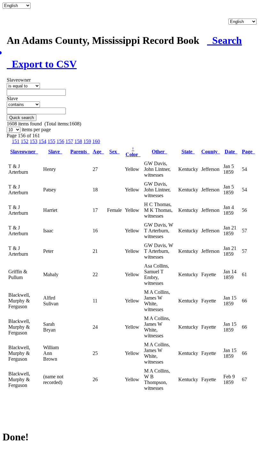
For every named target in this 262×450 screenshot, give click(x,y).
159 (87, 141)
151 (15, 141)
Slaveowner (24, 151)
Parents (79, 151)
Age (98, 151)
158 (78, 141)
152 (24, 141)
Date (231, 151)
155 (51, 141)
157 (69, 141)
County (210, 151)
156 (60, 141)
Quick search (21, 117)
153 (33, 141)
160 (96, 141)
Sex (114, 151)
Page (248, 151)
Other (159, 151)
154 (42, 141)
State (188, 151)
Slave (55, 151)
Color (133, 151)
